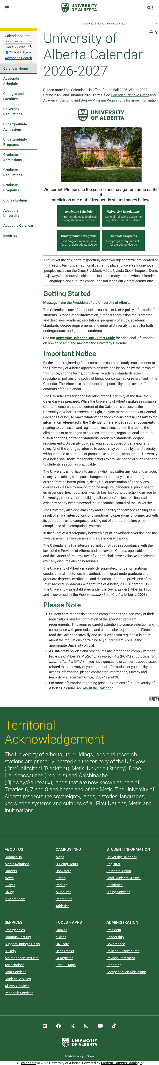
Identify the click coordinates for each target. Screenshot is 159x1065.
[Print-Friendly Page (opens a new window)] (151, 32)
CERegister (64, 958)
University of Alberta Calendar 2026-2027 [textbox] (104, 23)
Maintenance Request (22, 958)
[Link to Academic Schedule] (78, 226)
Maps (60, 857)
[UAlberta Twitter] (72, 1026)
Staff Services (15, 972)
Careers (11, 871)
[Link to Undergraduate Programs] (78, 251)
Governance (115, 944)
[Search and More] (149, 8)
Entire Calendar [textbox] (14, 41)
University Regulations (12, 111)
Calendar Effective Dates (130, 95)
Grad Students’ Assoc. (123, 878)
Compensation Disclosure (126, 972)
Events (10, 885)
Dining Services (118, 892)
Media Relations (17, 864)
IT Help (10, 951)
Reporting (113, 965)
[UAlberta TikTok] (114, 1026)
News (9, 878)
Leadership (115, 937)
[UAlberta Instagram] (86, 1026)
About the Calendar (18, 225)
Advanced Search (18, 58)
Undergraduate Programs (15, 142)
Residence (114, 885)
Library (61, 878)
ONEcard (62, 944)
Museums (63, 892)
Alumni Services (17, 986)
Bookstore (63, 871)
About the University (11, 213)
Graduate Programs (11, 187)
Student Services (18, 979)
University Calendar (121, 857)
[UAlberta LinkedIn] (44, 1026)
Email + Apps (66, 965)
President (113, 930)
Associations (14, 965)
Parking (61, 885)
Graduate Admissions (12, 157)
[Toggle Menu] (8, 8)
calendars (28, 1063)
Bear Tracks (65, 951)
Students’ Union (118, 871)
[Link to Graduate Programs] (123, 251)
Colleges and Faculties (13, 96)
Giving (9, 892)
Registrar (113, 864)
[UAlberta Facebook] (58, 1026)
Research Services (19, 993)
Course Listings (15, 200)
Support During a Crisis (22, 944)
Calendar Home (15, 68)
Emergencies (15, 930)
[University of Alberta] (79, 8)
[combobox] (120, 23)
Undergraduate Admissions (15, 126)
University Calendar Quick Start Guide (85, 338)
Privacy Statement (120, 958)
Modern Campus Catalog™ (121, 1063)
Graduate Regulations (12, 172)
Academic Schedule (11, 81)
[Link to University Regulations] (123, 226)
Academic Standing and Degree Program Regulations (84, 100)
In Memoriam (15, 899)
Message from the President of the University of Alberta (86, 303)
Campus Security (18, 937)
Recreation (64, 899)
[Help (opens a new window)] (156, 32)
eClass (61, 937)
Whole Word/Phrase (20, 52)
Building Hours (67, 864)
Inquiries (10, 235)
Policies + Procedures (122, 951)
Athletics (62, 906)
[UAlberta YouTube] (100, 1026)
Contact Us (13, 857)
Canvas (61, 930)
